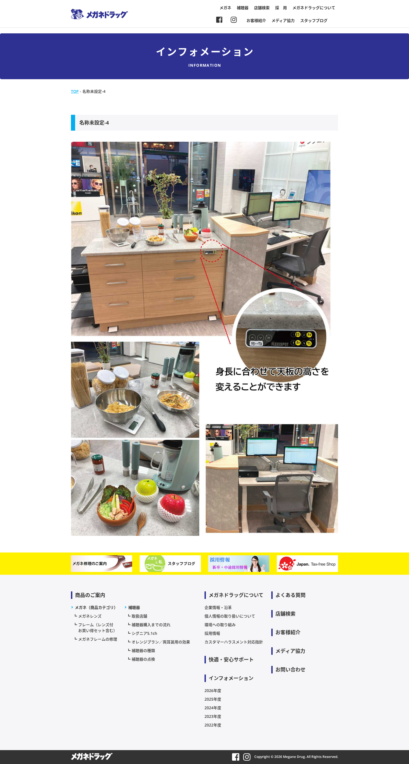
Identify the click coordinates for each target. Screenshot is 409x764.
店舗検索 (262, 7)
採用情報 (212, 633)
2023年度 (212, 716)
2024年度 (212, 707)
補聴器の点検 (143, 659)
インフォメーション (231, 678)
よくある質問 (290, 595)
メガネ (225, 7)
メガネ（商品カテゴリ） (96, 607)
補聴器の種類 (143, 650)
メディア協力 (283, 20)
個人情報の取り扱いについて (229, 616)
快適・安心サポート (231, 659)
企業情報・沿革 (218, 607)
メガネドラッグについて (313, 7)
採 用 (281, 7)
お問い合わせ (290, 669)
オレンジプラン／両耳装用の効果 (161, 641)
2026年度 (212, 690)
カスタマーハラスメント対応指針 (233, 641)
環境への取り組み (220, 624)
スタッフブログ (313, 20)
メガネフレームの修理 (97, 639)
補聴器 (242, 7)
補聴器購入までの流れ (151, 624)
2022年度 (212, 725)
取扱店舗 (139, 616)
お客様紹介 (256, 20)
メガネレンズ (90, 616)
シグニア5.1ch (144, 633)
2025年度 (212, 699)
